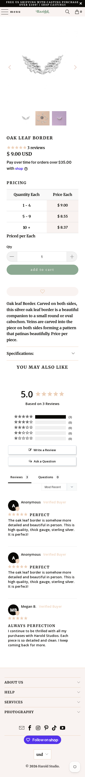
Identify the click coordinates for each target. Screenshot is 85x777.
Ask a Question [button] (45, 461)
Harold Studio (48, 766)
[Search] (67, 11)
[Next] (75, 67)
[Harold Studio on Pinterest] (46, 728)
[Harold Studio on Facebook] (30, 728)
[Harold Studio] (42, 11)
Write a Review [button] (45, 450)
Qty (9, 247)
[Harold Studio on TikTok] (54, 728)
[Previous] (10, 67)
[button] (43, 291)
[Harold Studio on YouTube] (62, 728)
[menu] (2, 11)
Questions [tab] (45, 477)
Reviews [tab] (16, 477)
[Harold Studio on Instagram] (38, 728)
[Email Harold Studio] (21, 728)
